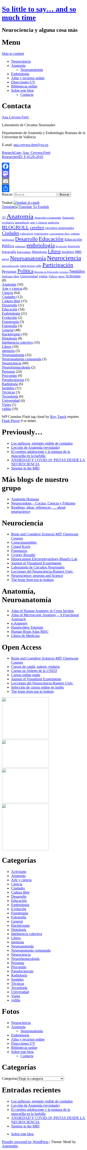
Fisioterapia (10, 322)
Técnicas (8, 392)
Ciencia (7, 293)
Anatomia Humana (25, 499)
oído (39, 265)
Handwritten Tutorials (27, 627)
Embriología (20, 74)
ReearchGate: (12, 153)
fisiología (74, 246)
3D (4, 217)
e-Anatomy (19, 623)
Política (25, 271)
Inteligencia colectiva (17, 342)
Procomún (9, 376)
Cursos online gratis (25, 675)
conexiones (41, 233)
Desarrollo (26, 239)
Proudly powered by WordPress (25, 1142)
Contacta (26, 95)
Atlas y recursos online (28, 78)
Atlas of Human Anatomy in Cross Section (42, 611)
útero (61, 276)
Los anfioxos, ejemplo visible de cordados (42, 443)
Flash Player (11, 421)
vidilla (6, 409)
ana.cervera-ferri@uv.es (30, 145)
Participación (57, 265)
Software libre (10, 276)
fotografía (9, 252)
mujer (5, 259)
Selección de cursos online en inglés (37, 687)
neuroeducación (10, 266)
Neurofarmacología (16, 367)
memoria (8, 351)
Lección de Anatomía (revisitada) (35, 447)
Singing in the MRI (25, 468)
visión (43, 276)
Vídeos (52, 276)
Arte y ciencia (12, 288)
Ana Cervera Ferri (15, 117)
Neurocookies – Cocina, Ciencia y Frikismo (43, 503)
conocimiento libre (59, 233)
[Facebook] (43, 166)
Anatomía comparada (47, 217)
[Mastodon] (43, 173)
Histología (39, 252)
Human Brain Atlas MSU (29, 632)
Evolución (61, 246)
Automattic (10, 1146)
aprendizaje (22, 222)
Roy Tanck (58, 417)
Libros (54, 251)
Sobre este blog (22, 90)
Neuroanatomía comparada (21, 359)
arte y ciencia (38, 222)
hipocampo (24, 252)
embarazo (20, 246)
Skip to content (13, 54)
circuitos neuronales (59, 228)
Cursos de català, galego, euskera (35, 667)
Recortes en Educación (46, 272)
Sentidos (77, 271)
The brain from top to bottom (32, 580)
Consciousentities (24, 542)
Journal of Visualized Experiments (36, 563)
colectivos (26, 233)
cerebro (37, 227)
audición (53, 222)
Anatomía (18, 65)
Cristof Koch (20, 547)
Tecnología (10, 396)
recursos (64, 272)
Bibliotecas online (24, 86)
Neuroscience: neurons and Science (37, 576)
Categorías (9, 1078)
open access (27, 265)
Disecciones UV (23, 82)
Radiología (10, 384)
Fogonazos (19, 551)
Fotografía (9, 326)
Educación (51, 239)
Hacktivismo (11, 334)
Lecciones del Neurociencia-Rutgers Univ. (42, 571)
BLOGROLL (15, 227)
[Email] (43, 181)
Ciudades (10, 232)
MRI (78, 252)
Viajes (6, 405)
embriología (40, 245)
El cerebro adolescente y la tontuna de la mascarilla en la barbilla (40, 454)
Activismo (73, 276)
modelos (68, 252)
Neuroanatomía (31, 70)
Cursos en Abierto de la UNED (34, 671)
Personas (9, 271)
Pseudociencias (13, 380)
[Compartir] (43, 188)
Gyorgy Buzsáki (23, 555)
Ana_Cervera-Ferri (36, 153)
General (7, 330)
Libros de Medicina (25, 636)
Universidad (29, 276)
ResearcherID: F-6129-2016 (22, 157)
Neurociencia (21, 61)
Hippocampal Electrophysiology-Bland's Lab (44, 559)
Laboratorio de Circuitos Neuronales (37, 567)
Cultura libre (11, 301)
